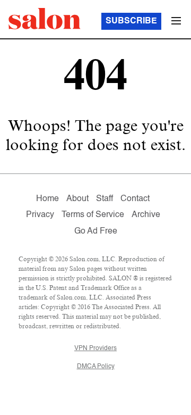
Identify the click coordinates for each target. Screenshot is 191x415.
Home (47, 199)
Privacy (40, 215)
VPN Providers (95, 348)
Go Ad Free (95, 231)
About (77, 199)
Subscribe (131, 21)
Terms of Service (93, 215)
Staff (104, 199)
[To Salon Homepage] (44, 18)
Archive (146, 215)
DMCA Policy (96, 366)
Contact (135, 199)
